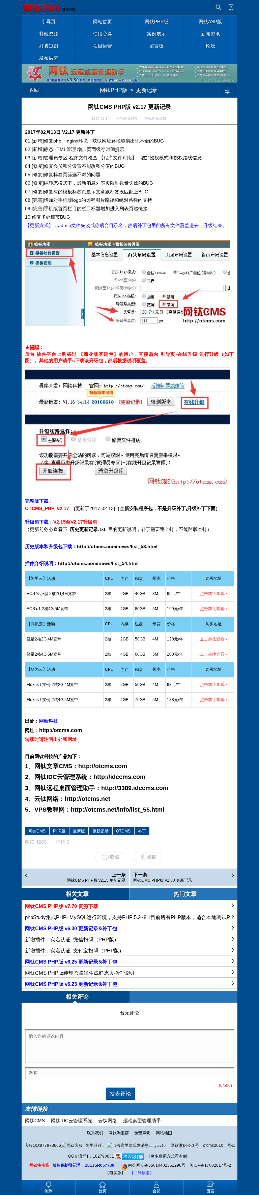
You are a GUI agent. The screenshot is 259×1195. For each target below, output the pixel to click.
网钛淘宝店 (119, 1133)
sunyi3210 (157, 1145)
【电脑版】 (115, 1172)
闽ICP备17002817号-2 (210, 1165)
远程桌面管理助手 (142, 1120)
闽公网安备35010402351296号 (156, 1165)
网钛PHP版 (113, 90)
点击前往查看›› (213, 593)
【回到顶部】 (142, 1172)
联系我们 (95, 1133)
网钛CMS (35, 1120)
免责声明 (142, 1133)
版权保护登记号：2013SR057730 (83, 1165)
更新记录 (146, 90)
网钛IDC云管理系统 (71, 1120)
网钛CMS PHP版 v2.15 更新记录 (96, 880)
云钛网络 (107, 1120)
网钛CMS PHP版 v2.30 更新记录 (162, 880)
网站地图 (164, 1133)
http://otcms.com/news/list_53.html (117, 546)
